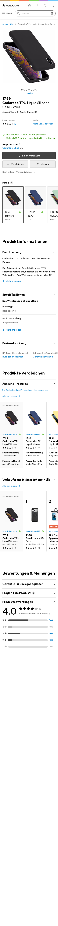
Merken (45, 164)
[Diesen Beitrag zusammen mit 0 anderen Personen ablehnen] (53, 672)
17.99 (6, 99)
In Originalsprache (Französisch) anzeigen (27, 789)
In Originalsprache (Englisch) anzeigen (25, 725)
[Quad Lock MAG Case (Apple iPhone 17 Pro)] (34, 521)
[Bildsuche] (52, 13)
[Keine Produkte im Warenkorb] (52, 5)
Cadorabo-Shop (10, 147)
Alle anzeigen (9, 396)
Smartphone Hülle (10, 434)
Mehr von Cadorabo (43, 122)
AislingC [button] (14, 671)
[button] (29, 136)
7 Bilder (29, 93)
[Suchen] (18, 13)
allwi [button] (12, 887)
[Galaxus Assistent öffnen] (45, 5)
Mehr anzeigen (13, 281)
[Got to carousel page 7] (36, 90)
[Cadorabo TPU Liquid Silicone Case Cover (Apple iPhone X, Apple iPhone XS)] (34, 426)
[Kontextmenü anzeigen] (33, 672)
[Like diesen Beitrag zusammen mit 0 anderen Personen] (40, 672)
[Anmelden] (37, 6)
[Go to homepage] (11, 5)
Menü (9, 13)
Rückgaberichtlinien (12, 356)
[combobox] (10, 662)
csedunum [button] (15, 745)
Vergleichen (17, 164)
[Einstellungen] (29, 5)
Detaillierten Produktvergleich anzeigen (27, 390)
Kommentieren (14, 732)
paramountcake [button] (18, 810)
